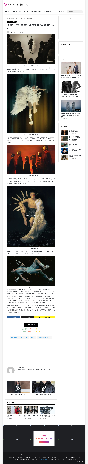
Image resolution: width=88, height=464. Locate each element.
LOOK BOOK (27, 11)
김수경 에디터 (12, 32)
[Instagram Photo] (9, 432)
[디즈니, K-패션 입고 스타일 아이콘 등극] (14, 410)
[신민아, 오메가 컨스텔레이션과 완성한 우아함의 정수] (64, 132)
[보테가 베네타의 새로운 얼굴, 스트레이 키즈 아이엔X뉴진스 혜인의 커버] (64, 138)
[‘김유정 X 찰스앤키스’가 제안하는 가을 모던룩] (64, 144)
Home (9, 18)
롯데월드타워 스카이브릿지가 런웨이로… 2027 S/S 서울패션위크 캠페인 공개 (71, 115)
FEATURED (7, 11)
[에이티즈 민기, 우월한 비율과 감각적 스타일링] (64, 151)
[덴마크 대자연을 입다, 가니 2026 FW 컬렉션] (64, 157)
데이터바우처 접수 (48, 11)
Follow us (44, 442)
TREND (20, 11)
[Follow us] (44, 436)
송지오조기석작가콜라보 (44, 337)
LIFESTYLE (34, 11)
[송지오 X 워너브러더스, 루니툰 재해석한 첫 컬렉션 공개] (47, 410)
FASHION (15, 11)
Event (12, 18)
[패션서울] (16, 4)
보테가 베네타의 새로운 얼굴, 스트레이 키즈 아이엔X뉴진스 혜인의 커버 (74, 138)
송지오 (33, 337)
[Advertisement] (56, 4)
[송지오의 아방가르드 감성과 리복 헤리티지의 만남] (31, 410)
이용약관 (38, 459)
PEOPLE (40, 11)
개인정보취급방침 (44, 459)
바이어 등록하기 (31, 324)
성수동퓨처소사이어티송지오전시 (20, 337)
